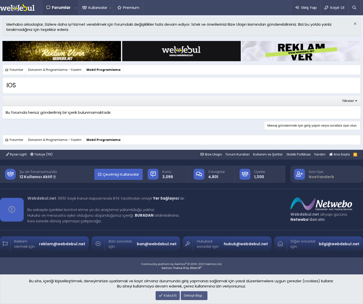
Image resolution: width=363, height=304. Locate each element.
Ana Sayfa (341, 154)
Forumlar (61, 7)
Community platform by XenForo (181, 264)
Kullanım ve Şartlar (268, 154)
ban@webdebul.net (157, 244)
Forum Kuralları (238, 154)
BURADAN (144, 215)
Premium (131, 7)
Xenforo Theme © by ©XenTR (181, 268)
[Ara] (354, 7)
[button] (75, 7)
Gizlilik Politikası (298, 154)
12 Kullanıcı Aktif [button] (36, 176)
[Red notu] (354, 24)
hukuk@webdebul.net (246, 244)
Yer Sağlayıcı (166, 198)
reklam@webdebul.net (62, 244)
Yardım (319, 154)
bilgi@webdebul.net (339, 244)
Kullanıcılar (97, 7)
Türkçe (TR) (43, 154)
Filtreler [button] (348, 100)
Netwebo (299, 219)
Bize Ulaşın (213, 154)
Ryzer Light (18, 154)
